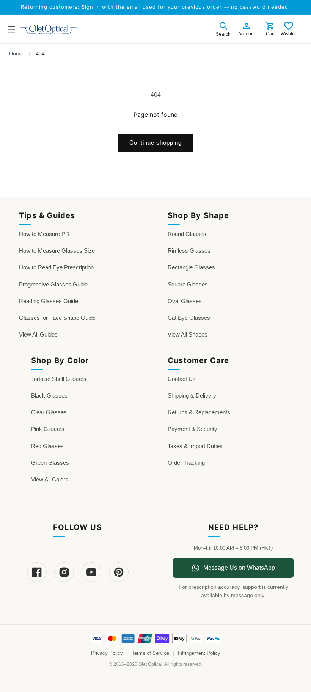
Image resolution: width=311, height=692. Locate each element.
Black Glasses (49, 395)
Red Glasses (47, 446)
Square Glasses (188, 284)
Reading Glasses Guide (48, 301)
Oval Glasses (185, 301)
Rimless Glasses (189, 250)
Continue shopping (155, 142)
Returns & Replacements (199, 412)
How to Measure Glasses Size (57, 250)
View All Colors (49, 479)
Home (16, 53)
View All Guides (38, 334)
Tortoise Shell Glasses (58, 379)
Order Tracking (186, 462)
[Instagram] (64, 572)
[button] (223, 28)
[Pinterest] (119, 572)
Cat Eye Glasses (189, 318)
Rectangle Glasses (191, 267)
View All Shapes (187, 334)
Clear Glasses (49, 412)
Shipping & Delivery (192, 395)
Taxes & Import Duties (195, 446)
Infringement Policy (199, 653)
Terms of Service (150, 653)
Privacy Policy (107, 653)
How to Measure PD (44, 234)
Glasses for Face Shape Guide (57, 318)
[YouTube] (91, 572)
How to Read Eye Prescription (56, 267)
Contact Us (182, 379)
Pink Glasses (47, 429)
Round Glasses (187, 234)
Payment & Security (192, 429)
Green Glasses (50, 462)
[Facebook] (37, 572)
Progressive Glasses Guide (53, 284)
